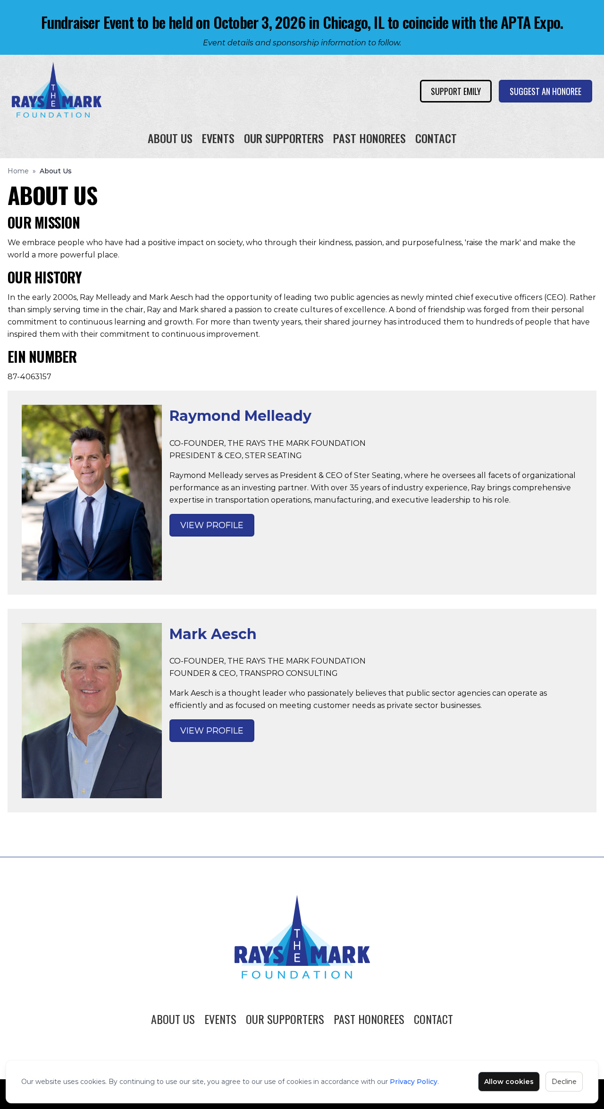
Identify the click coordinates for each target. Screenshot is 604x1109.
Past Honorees (369, 137)
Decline (564, 1081)
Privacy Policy (413, 1081)
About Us (170, 137)
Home (18, 171)
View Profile (211, 525)
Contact (436, 137)
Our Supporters (284, 137)
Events (218, 137)
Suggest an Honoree (545, 91)
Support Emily (456, 91)
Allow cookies (509, 1081)
